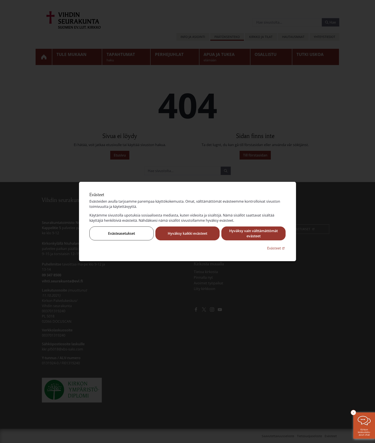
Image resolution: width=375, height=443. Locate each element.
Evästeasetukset (121, 233)
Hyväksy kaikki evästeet (187, 233)
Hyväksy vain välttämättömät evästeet (253, 233)
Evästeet (276, 248)
